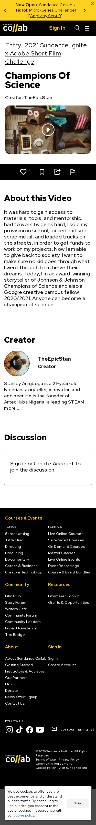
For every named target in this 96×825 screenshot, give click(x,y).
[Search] (77, 28)
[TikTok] (19, 730)
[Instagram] (9, 730)
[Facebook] (30, 730)
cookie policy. (24, 815)
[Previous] (5, 10)
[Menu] (87, 28)
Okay (77, 803)
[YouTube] (40, 730)
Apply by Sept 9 (44, 15)
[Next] (85, 10)
